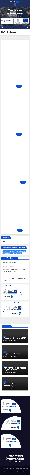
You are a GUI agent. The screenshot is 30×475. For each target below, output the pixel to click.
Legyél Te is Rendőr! (8, 266)
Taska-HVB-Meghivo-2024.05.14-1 (9, 230)
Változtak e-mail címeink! (9, 471)
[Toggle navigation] (14, 27)
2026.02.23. (7, 340)
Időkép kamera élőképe (21, 471)
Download (19, 86)
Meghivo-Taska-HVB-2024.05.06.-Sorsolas (11, 182)
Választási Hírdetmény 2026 (10, 262)
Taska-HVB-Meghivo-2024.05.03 (8, 86)
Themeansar (25, 468)
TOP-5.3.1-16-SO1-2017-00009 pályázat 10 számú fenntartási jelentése (14, 369)
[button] (25, 27)
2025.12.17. (7, 372)
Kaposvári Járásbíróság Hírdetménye (12, 275)
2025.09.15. (7, 388)
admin (14, 340)
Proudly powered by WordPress (8, 468)
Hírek (4, 241)
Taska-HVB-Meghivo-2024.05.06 (8, 134)
